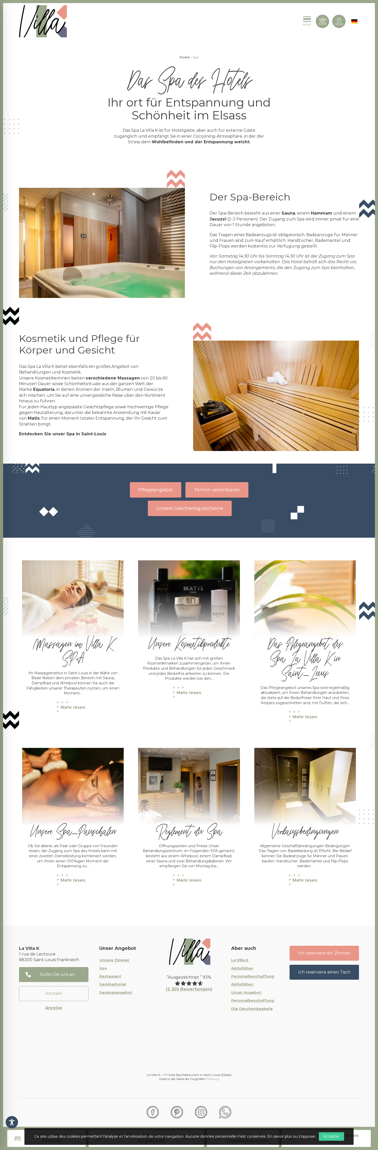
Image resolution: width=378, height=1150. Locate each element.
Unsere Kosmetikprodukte (189, 641)
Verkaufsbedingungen (305, 829)
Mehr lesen (73, 707)
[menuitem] (354, 21)
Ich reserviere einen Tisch (324, 972)
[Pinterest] (176, 1112)
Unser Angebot (246, 993)
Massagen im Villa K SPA (73, 649)
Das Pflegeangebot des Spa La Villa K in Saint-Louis (305, 656)
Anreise (53, 1007)
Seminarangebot (115, 993)
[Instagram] (201, 1112)
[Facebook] (152, 1112)
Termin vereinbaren (217, 490)
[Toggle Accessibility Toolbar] (12, 1122)
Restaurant (110, 977)
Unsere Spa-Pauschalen (73, 829)
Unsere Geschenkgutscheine (189, 508)
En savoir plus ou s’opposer (291, 1136)
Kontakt (54, 993)
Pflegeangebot (155, 490)
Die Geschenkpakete (252, 1009)
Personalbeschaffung (252, 977)
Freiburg (212, 1079)
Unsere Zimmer (114, 960)
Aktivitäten (242, 969)
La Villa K (239, 960)
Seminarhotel (112, 985)
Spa (103, 969)
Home (184, 57)
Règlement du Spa (189, 829)
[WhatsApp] (225, 1112)
